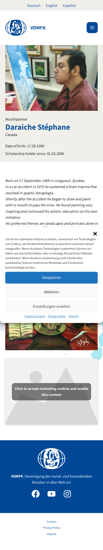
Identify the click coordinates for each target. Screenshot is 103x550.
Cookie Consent (35, 316)
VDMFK (38, 27)
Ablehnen (51, 291)
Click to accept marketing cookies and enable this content (51, 391)
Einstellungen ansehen (51, 306)
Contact (51, 521)
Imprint (74, 316)
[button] (95, 233)
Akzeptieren (51, 277)
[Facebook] (35, 494)
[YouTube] (51, 494)
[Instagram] (67, 494)
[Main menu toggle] (92, 27)
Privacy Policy (57, 316)
